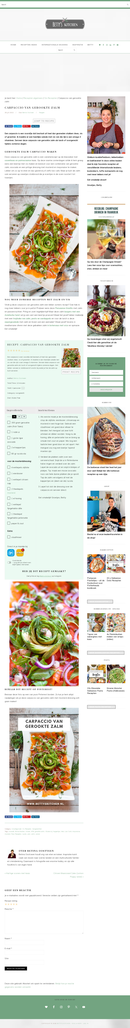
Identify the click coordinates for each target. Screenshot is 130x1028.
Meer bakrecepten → (100, 601)
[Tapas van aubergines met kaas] (96, 631)
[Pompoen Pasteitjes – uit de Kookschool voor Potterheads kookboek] (96, 564)
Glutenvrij (48, 831)
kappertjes (56, 831)
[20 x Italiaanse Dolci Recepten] (116, 564)
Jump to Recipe (44, 121)
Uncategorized (16, 829)
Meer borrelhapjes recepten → (106, 653)
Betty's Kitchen (65, 24)
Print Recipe (71, 372)
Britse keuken (20, 831)
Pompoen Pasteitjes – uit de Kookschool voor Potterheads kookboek (96, 583)
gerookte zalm (40, 831)
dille (32, 831)
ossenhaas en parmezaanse (18, 160)
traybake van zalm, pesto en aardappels (32, 318)
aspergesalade (12, 322)
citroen (28, 831)
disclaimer (77, 1023)
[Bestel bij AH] (10, 552)
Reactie (9, 909)
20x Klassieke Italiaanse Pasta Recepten (95, 690)
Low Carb (68, 831)
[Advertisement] (65, 72)
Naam (8, 938)
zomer (38, 834)
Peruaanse (64, 308)
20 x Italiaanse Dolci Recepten (114, 579)
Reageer (42, 112)
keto (62, 831)
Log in (85, 1023)
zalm (33, 834)
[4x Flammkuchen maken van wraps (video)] (116, 631)
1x (14, 416)
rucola (24, 834)
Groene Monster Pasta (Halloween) (116, 689)
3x (24, 416)
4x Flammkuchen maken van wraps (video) (115, 636)
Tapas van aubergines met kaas (94, 636)
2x (19, 416)
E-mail (8, 948)
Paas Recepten (16, 834)
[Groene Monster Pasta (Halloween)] (116, 674)
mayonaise (76, 831)
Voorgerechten (37, 829)
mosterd (11, 493)
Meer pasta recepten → (101, 707)
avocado (11, 831)
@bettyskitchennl (45, 576)
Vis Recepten (26, 829)
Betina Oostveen (20, 378)
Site (7, 958)
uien (28, 834)
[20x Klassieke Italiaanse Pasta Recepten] (96, 674)
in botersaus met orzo (57, 325)
